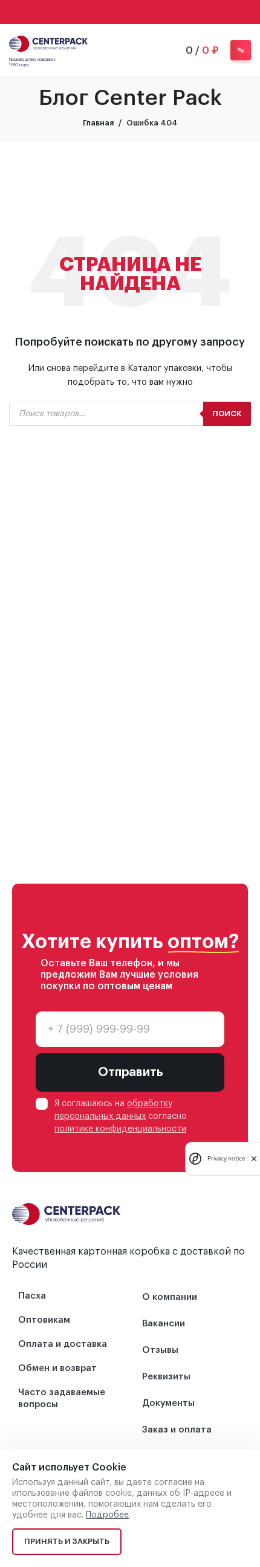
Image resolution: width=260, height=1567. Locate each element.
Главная (98, 123)
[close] (254, 1158)
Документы (168, 1403)
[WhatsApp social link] (114, 12)
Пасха (32, 1295)
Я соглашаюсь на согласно (120, 1116)
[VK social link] (130, 12)
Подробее (107, 1515)
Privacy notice (226, 1158)
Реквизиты (166, 1376)
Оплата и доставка (62, 1344)
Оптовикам (44, 1320)
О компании (169, 1297)
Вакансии (163, 1323)
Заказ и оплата (177, 1429)
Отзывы (160, 1350)
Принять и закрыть (66, 1541)
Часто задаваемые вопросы (61, 1398)
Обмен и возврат (57, 1368)
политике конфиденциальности (120, 1129)
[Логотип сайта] (48, 42)
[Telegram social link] (146, 12)
